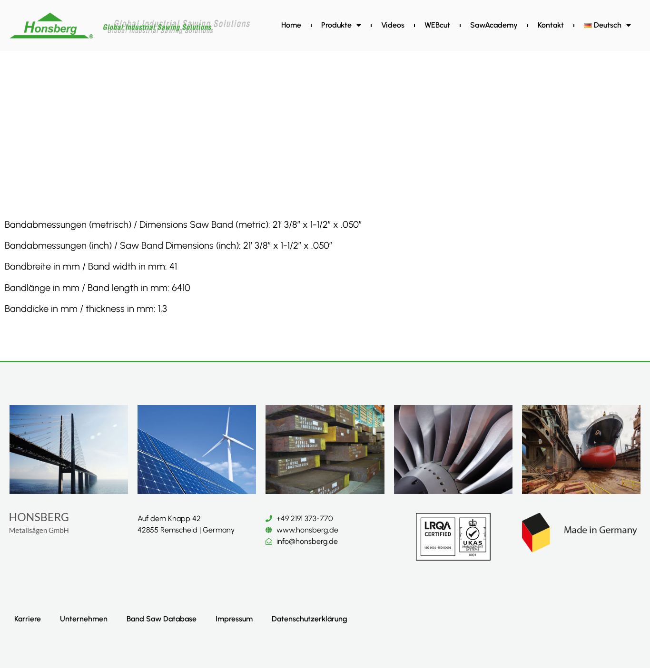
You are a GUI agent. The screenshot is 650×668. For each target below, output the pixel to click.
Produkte (336, 24)
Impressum (234, 618)
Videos (392, 24)
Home (291, 24)
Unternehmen (84, 618)
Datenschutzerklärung (309, 618)
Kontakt (551, 24)
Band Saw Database (162, 618)
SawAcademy (494, 24)
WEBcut (437, 24)
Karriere (27, 618)
